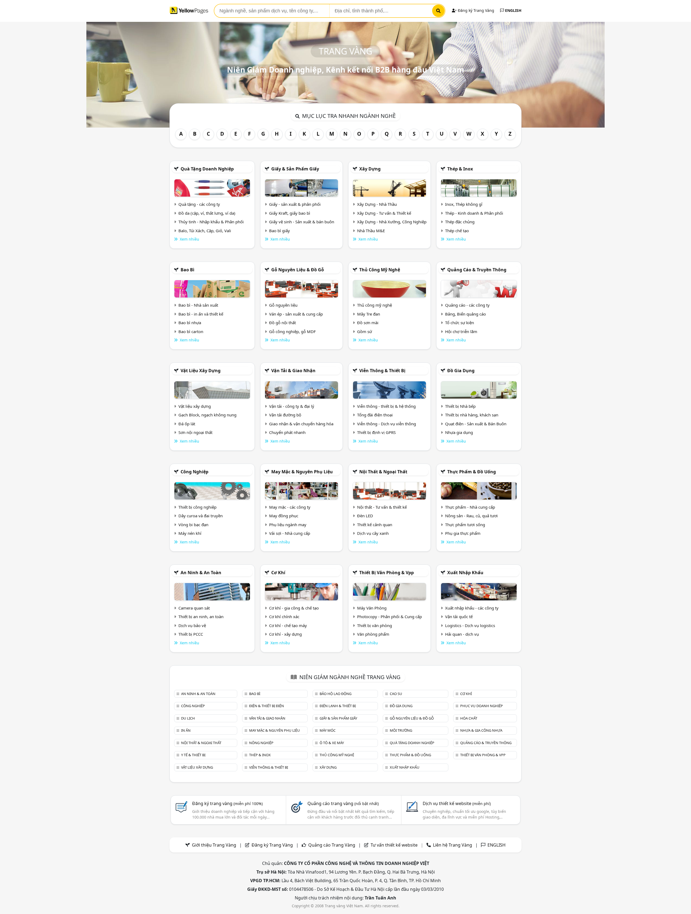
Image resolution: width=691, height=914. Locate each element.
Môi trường (401, 730)
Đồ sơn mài (367, 322)
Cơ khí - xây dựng (285, 634)
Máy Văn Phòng (372, 608)
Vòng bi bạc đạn (193, 524)
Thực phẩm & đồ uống (471, 472)
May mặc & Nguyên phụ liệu (302, 472)
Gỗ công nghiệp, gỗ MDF (292, 331)
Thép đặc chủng (460, 221)
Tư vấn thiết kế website (395, 845)
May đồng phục (283, 515)
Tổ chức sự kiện (459, 322)
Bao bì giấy (279, 230)
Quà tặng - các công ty (199, 204)
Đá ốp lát (186, 423)
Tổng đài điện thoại (375, 414)
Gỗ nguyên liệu (283, 305)
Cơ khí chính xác (284, 616)
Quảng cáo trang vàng (343, 803)
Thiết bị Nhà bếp (460, 406)
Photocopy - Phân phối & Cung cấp (389, 616)
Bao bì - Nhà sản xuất (198, 305)
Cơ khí (278, 573)
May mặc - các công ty (289, 507)
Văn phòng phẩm (373, 634)
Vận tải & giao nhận (293, 371)
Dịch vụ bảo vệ (192, 625)
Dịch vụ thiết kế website (457, 803)
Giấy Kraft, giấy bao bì (289, 213)
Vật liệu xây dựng (201, 371)
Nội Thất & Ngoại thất (383, 472)
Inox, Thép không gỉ (463, 204)
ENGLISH (512, 10)
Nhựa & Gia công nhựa (481, 730)
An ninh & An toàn (201, 573)
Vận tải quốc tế (459, 616)
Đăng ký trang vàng (227, 803)
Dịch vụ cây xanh (373, 533)
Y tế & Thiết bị (193, 754)
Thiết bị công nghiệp (197, 507)
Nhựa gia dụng (459, 432)
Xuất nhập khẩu (465, 573)
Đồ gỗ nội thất (282, 322)
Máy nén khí (189, 533)
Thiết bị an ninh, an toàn (200, 616)
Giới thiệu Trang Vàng (214, 845)
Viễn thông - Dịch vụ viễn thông (386, 423)
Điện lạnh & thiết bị (338, 705)
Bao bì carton (190, 331)
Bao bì (187, 270)
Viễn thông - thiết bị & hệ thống (386, 406)
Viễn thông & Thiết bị (382, 371)
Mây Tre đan (368, 314)
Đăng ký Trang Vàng (475, 10)
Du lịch (188, 718)
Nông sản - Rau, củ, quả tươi (471, 515)
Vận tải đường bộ (285, 414)
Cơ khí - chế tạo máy (288, 625)
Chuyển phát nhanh (287, 432)
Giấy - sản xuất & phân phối (295, 204)
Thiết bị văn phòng (374, 625)
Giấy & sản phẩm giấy (295, 169)
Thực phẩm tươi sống (465, 524)
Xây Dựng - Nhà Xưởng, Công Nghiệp (391, 221)
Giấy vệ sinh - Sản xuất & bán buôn (301, 221)
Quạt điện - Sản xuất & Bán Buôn (475, 423)
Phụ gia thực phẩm (462, 533)
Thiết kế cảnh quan (374, 524)
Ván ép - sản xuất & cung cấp (296, 314)
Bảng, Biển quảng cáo (465, 314)
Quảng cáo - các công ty (467, 305)
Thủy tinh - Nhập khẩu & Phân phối (211, 221)
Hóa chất (468, 718)
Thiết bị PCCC (190, 634)
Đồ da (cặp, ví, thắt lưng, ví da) (206, 213)
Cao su (396, 693)
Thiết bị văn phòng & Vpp (386, 573)
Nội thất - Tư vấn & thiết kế (382, 507)
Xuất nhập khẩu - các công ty (472, 608)
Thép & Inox (460, 169)
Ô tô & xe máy (332, 742)
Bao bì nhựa (189, 322)
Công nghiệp (194, 472)
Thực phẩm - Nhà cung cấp (470, 507)
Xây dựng (370, 169)
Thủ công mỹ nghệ (379, 270)
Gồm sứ (364, 331)
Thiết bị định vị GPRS (376, 432)
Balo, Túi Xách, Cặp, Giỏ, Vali (204, 230)
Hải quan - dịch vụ (462, 634)
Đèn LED (365, 515)
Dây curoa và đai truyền (200, 515)
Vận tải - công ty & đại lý (291, 406)
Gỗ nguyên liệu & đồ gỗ (297, 270)
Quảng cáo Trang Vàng (331, 845)
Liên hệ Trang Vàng (452, 845)
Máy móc (328, 730)
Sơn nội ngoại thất (195, 432)
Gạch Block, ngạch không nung (207, 414)
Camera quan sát (194, 608)
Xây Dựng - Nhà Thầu (377, 204)
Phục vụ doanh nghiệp (481, 705)
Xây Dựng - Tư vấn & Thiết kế (384, 213)
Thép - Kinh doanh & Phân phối (474, 213)
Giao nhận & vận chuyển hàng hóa (301, 423)
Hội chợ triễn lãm (461, 331)
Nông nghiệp (261, 742)
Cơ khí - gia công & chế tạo (294, 608)
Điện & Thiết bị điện (266, 705)
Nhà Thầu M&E (371, 230)
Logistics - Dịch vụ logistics (470, 625)
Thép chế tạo (457, 230)
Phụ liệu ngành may (287, 524)
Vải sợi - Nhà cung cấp (289, 533)
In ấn (186, 730)
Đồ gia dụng (461, 371)
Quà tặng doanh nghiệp (207, 169)
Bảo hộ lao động (335, 693)
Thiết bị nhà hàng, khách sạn (471, 414)
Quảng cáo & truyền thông (476, 270)
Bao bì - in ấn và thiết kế (200, 314)
